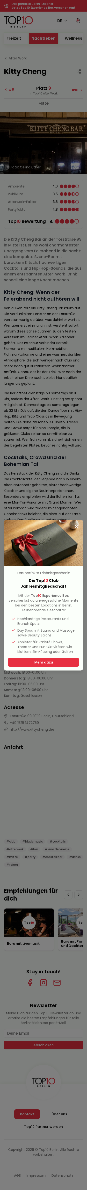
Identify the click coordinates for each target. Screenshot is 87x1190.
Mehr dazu (43, 662)
